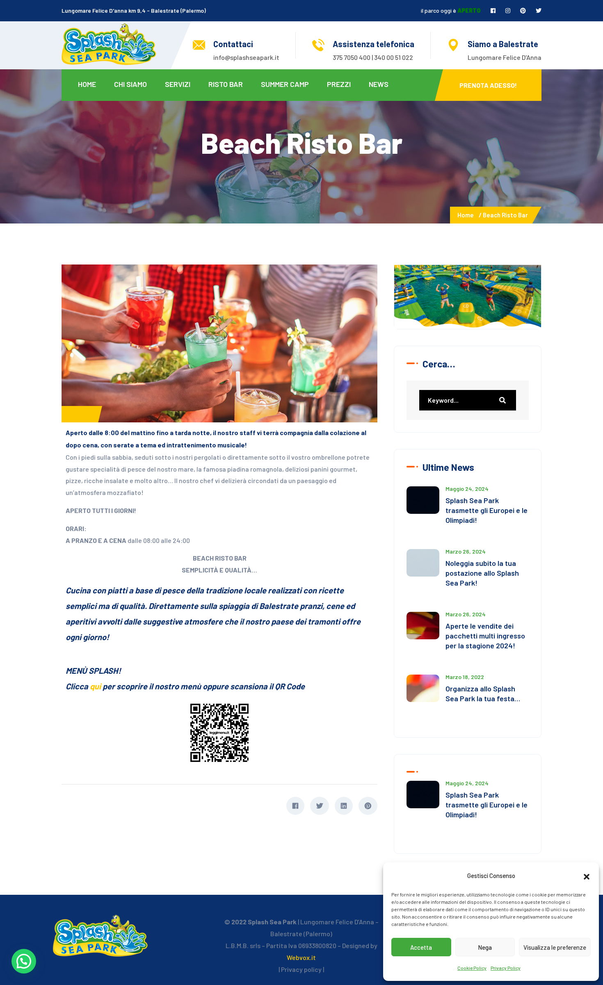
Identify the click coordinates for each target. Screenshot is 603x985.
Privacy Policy (506, 968)
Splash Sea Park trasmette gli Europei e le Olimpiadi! (486, 510)
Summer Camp (285, 84)
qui (96, 686)
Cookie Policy (472, 968)
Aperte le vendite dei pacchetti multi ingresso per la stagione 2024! (485, 635)
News (378, 84)
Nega (485, 947)
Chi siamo (130, 84)
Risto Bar (225, 84)
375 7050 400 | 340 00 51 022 (373, 57)
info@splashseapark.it (246, 57)
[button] (586, 875)
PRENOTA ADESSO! (488, 85)
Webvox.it (301, 957)
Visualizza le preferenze (554, 947)
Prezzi (339, 84)
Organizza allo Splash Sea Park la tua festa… (482, 693)
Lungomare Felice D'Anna (504, 57)
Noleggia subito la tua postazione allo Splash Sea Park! (482, 573)
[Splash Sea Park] (109, 43)
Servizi (177, 84)
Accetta (421, 947)
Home (87, 84)
